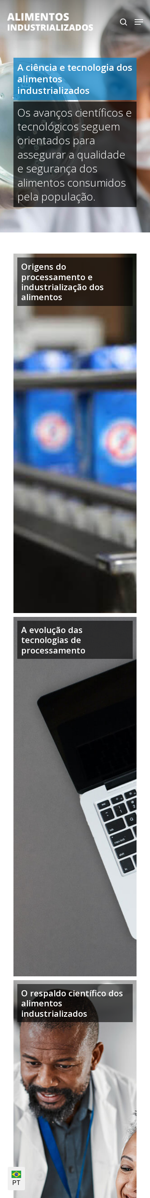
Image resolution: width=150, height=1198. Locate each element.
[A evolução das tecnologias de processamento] (75, 796)
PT (16, 1183)
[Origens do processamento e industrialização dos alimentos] (75, 433)
